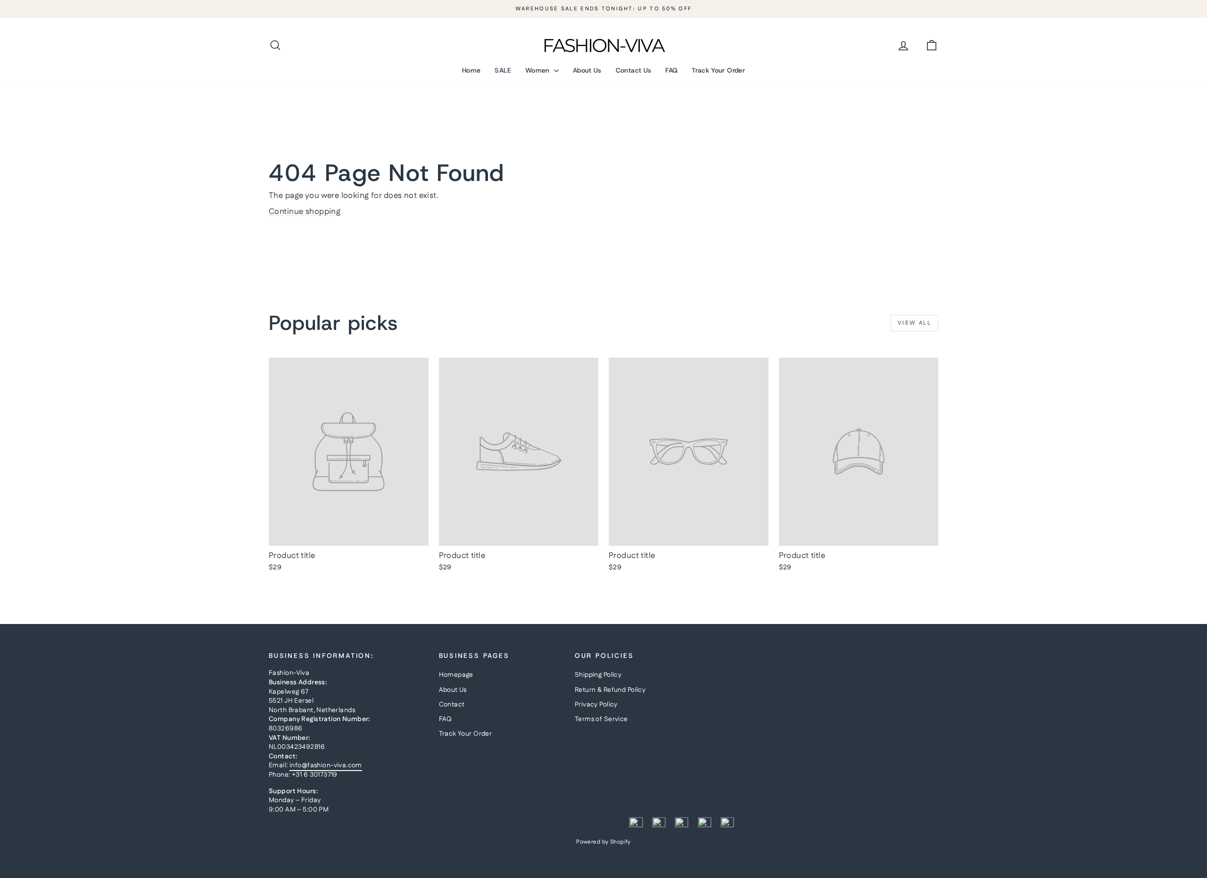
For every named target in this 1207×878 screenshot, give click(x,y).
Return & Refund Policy (610, 690)
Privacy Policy (596, 704)
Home (471, 70)
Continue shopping (304, 211)
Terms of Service (601, 719)
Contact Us (634, 70)
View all (914, 323)
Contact (452, 704)
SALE (503, 70)
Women (538, 70)
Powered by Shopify (603, 842)
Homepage (456, 675)
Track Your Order (718, 70)
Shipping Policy (598, 675)
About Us (587, 70)
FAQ (671, 70)
